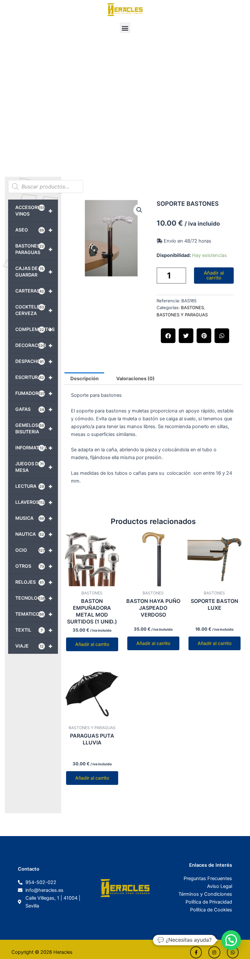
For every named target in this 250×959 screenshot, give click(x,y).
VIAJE (34, 646)
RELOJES (34, 582)
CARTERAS (34, 291)
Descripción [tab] (84, 379)
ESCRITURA (34, 377)
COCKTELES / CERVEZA (34, 310)
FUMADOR (34, 393)
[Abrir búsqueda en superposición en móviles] (45, 186)
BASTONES (192, 307)
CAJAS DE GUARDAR (34, 271)
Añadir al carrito (214, 275)
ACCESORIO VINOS (34, 210)
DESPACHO (34, 361)
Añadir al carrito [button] (92, 644)
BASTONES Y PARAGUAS (34, 249)
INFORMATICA (34, 448)
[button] (125, 27)
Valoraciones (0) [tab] (135, 379)
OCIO (34, 550)
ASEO (34, 230)
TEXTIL (34, 630)
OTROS (34, 566)
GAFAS (34, 409)
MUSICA (34, 518)
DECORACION (34, 345)
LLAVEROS (34, 502)
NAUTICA (34, 534)
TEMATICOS (34, 614)
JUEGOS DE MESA (34, 467)
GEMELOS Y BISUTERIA (34, 428)
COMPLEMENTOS (35, 329)
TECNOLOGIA (34, 598)
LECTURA (34, 486)
